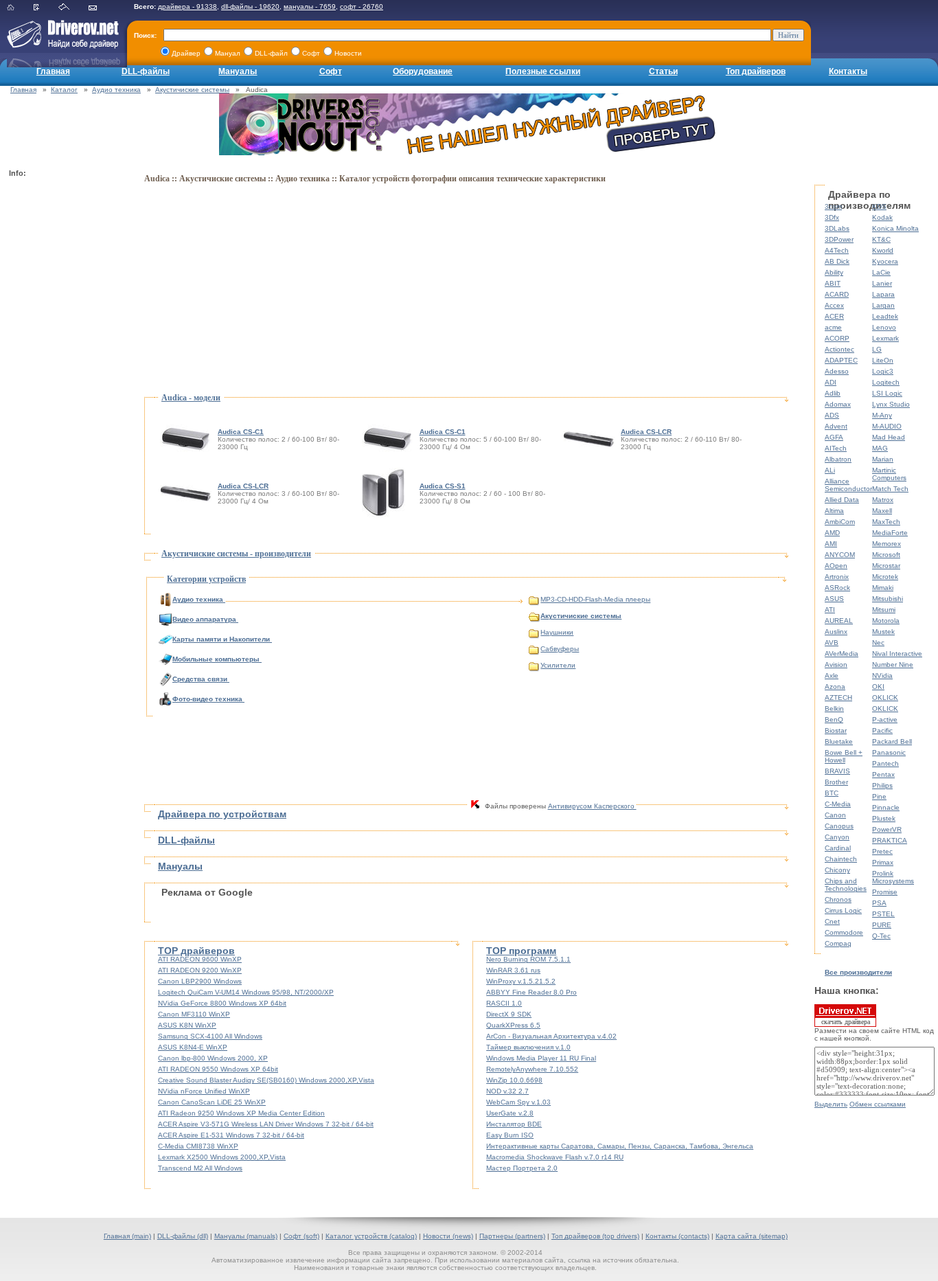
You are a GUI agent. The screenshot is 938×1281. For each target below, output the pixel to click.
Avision (836, 664)
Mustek (883, 631)
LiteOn (882, 360)
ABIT (832, 283)
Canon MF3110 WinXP (194, 1014)
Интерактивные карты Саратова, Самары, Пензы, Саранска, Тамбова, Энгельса (619, 1146)
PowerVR (887, 829)
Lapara (883, 294)
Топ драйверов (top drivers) (595, 1236)
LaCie (881, 272)
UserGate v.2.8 (510, 1113)
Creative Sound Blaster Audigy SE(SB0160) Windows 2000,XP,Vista (266, 1080)
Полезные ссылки (542, 71)
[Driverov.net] (60, 45)
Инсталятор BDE (514, 1124)
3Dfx (832, 217)
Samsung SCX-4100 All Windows (210, 1036)
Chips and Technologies (846, 884)
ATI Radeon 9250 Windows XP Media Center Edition (241, 1113)
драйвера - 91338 (187, 6)
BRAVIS (837, 771)
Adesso (837, 371)
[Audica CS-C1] (187, 438)
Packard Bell (892, 741)
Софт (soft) (301, 1236)
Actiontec (839, 349)
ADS (832, 415)
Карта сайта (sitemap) (752, 1236)
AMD (832, 532)
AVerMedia (841, 653)
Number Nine (892, 664)
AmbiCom (840, 521)
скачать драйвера (845, 1021)
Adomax (838, 404)
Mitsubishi (887, 598)
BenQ (834, 719)
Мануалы (237, 71)
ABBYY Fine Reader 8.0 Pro (531, 992)
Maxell (882, 510)
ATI (830, 609)
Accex (834, 305)
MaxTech (886, 521)
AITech (836, 448)
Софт (330, 71)
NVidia (882, 675)
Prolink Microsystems (893, 877)
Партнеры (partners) (512, 1236)
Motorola (886, 620)
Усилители (557, 665)
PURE (881, 925)
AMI (831, 543)
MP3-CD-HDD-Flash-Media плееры (595, 599)
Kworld (882, 250)
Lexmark (885, 338)
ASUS (834, 598)
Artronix (837, 576)
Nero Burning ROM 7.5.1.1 (528, 959)
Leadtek (885, 316)
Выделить (830, 1104)
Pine (879, 796)
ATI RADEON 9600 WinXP (200, 959)
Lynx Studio (891, 404)
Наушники (556, 632)
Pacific (882, 730)
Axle (831, 675)
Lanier (882, 283)
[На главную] (19, 8)
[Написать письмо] (101, 8)
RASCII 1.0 (504, 1003)
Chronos (838, 899)
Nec (878, 642)
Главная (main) (127, 1236)
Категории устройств (206, 579)
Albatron (838, 459)
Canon (835, 815)
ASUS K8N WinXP (187, 1025)
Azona (835, 686)
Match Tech (890, 488)
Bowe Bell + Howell (843, 756)
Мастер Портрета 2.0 (522, 1168)
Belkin (834, 708)
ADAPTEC (841, 360)
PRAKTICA (889, 840)
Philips (882, 785)
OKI (878, 686)
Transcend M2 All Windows (200, 1168)
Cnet (832, 921)
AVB (831, 642)
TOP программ (521, 950)
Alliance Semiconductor (848, 484)
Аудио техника (116, 89)
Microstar (886, 565)
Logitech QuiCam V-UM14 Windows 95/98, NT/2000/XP (246, 992)
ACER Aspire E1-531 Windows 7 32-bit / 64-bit (231, 1135)
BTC (831, 793)
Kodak (882, 217)
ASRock (837, 587)
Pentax (883, 774)
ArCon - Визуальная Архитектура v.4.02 (551, 1036)
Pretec (882, 851)
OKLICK (885, 697)
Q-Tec (881, 936)
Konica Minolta (895, 228)
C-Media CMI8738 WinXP (198, 1146)
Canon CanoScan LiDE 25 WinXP (212, 1102)
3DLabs (837, 228)
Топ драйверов (756, 71)
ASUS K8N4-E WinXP (192, 1047)
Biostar (836, 730)
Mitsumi (883, 609)
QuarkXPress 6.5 (513, 1025)
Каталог (64, 89)
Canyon (837, 837)
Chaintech (841, 859)
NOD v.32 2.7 (507, 1091)
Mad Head (888, 437)
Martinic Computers (889, 473)
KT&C (881, 239)
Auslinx (836, 631)
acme (833, 327)
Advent (836, 426)
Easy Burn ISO (510, 1135)
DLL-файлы (146, 71)
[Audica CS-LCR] (590, 438)
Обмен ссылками (877, 1104)
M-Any (882, 415)
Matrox (882, 499)
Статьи (663, 71)
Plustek (883, 818)
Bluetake (839, 741)
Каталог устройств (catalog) (371, 1236)
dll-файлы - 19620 (250, 6)
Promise (884, 892)
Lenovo (884, 327)
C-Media (838, 804)
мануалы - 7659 (310, 6)
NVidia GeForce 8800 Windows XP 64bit (222, 1003)
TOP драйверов (196, 950)
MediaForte (890, 532)
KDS (879, 206)
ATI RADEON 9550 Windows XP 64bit (218, 1069)
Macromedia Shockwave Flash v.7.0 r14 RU (555, 1157)
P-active (884, 719)
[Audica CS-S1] (385, 493)
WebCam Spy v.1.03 (518, 1102)
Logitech (886, 382)
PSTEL (883, 914)
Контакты (848, 71)
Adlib (832, 393)
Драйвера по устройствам (222, 813)
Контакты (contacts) (677, 1236)
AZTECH (838, 697)
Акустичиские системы (192, 89)
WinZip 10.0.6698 (514, 1080)
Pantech (885, 763)
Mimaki (882, 587)
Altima (834, 510)
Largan (883, 305)
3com (833, 206)
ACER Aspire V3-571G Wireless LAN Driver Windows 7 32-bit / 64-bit (266, 1124)
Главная (53, 71)
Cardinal (838, 848)
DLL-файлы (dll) (182, 1236)
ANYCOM (840, 554)
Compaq (838, 943)
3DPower (839, 239)
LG (877, 349)
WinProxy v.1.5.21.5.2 (521, 981)
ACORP (837, 338)
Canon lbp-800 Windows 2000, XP (213, 1058)
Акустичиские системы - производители (236, 553)
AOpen (836, 565)
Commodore (844, 932)
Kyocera (885, 261)
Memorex (886, 543)
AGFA (834, 437)
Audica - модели (190, 398)
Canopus (839, 826)
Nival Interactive (897, 653)
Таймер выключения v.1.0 (528, 1047)
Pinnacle (886, 807)
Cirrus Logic (843, 910)
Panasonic (889, 752)
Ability (834, 272)
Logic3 (882, 371)
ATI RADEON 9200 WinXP (200, 970)
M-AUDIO (887, 426)
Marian (882, 459)
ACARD (837, 294)
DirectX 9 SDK (508, 1014)
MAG (880, 448)
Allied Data (842, 499)
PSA (879, 903)
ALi (830, 470)
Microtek (885, 576)
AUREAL (839, 620)
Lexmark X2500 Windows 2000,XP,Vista (222, 1157)
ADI (830, 382)
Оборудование (423, 71)
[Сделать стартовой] (72, 8)
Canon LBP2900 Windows (200, 981)
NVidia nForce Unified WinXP (204, 1091)
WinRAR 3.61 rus (513, 970)
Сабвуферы (559, 649)
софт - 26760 (361, 6)
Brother (836, 782)
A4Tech (837, 250)
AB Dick (837, 261)
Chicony (837, 870)
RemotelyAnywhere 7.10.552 (532, 1069)
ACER (834, 316)
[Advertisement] (64, 389)
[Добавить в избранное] (45, 8)
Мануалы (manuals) (245, 1236)
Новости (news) (448, 1236)
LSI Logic (887, 393)
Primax (882, 862)
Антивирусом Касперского (592, 806)
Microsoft (886, 554)
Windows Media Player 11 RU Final (541, 1058)
